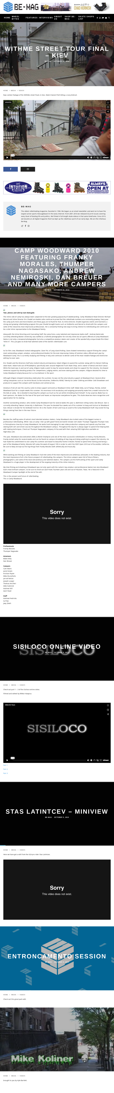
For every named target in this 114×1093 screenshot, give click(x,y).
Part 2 (5, 769)
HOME (7, 18)
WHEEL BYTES (16, 18)
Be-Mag (48, 61)
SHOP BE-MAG (70, 18)
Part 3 (5, 773)
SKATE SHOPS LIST (86, 18)
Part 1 (5, 765)
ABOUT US (58, 18)
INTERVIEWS (46, 18)
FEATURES (32, 18)
